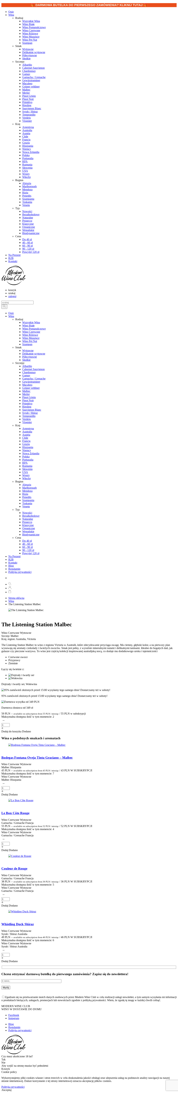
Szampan (27, 344)
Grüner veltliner (31, 387)
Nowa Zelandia (30, 453)
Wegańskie (28, 531)
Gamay (26, 375)
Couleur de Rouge (14, 868)
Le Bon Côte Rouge (15, 813)
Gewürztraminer (31, 381)
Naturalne (27, 518)
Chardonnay (29, 372)
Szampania (28, 500)
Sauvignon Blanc (31, 409)
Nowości (27, 512)
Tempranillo (28, 416)
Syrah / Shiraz (30, 412)
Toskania (27, 503)
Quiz (11, 313)
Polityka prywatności (19, 572)
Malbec (26, 391)
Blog (11, 565)
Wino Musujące (30, 338)
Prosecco (27, 522)
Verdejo (26, 419)
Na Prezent (14, 556)
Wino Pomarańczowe (34, 328)
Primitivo (27, 403)
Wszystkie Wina (31, 322)
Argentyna (28, 428)
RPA (25, 462)
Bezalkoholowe (30, 515)
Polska (26, 456)
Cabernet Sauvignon (33, 369)
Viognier (27, 422)
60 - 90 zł (27, 547)
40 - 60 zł (27, 543)
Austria (26, 434)
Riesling (26, 406)
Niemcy (26, 450)
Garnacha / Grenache (34, 378)
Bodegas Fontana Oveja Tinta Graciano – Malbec (37, 757)
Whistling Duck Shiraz (17, 924)
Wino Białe (28, 325)
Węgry (26, 475)
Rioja (25, 494)
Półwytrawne (29, 356)
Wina (11, 14)
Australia (27, 431)
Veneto (26, 506)
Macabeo (27, 384)
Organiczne (28, 528)
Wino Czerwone (31, 331)
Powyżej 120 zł (30, 553)
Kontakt (12, 562)
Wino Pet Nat (29, 341)
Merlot (26, 394)
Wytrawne (28, 350)
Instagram (13, 1018)
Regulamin (14, 568)
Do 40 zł (27, 540)
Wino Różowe (30, 334)
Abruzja (26, 484)
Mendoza (27, 490)
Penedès (26, 497)
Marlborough (29, 487)
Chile (25, 437)
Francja (26, 440)
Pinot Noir (28, 400)
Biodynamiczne (30, 534)
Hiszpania (27, 447)
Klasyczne (28, 525)
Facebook (13, 1015)
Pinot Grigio (29, 397)
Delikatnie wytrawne (33, 353)
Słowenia (27, 469)
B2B (11, 559)
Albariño (27, 366)
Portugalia (27, 459)
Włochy (26, 478)
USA (25, 472)
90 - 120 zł (28, 550)
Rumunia (27, 465)
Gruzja (26, 444)
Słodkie (26, 359)
